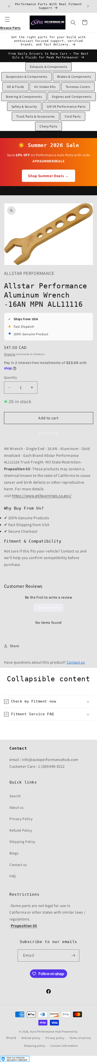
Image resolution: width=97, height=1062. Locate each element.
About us (16, 807)
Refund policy (30, 1038)
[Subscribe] (73, 955)
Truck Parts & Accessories (35, 116)
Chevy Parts (48, 126)
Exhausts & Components (48, 67)
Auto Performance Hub (45, 1031)
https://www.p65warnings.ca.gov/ (41, 495)
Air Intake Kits (45, 87)
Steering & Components (24, 96)
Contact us (76, 662)
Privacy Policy (20, 818)
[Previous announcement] (9, 6)
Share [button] (14, 645)
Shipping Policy (22, 841)
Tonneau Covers (78, 87)
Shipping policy (34, 1045)
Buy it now (48, 432)
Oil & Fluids (15, 87)
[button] (10, 22)
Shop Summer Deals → (48, 175)
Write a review (48, 607)
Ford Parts (73, 116)
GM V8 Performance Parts (66, 106)
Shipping (9, 354)
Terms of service (80, 1038)
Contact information (64, 1045)
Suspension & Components (26, 76)
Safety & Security (24, 106)
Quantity (10, 377)
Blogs (13, 853)
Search (15, 795)
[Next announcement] (88, 6)
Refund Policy (20, 830)
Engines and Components (72, 96)
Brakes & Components (74, 76)
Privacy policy (55, 1038)
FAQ (12, 876)
